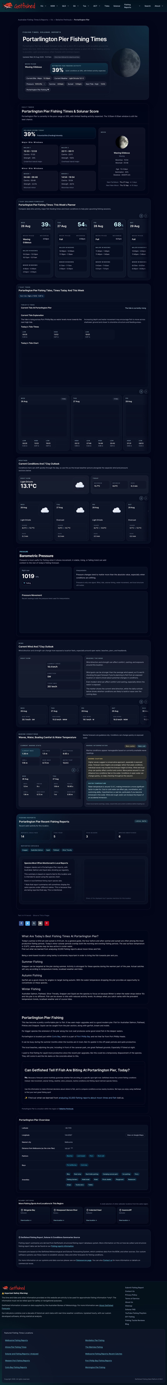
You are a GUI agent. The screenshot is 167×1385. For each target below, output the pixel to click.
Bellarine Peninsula (64, 20)
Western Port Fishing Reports (17, 1360)
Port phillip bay (72, 1165)
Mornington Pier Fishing (95, 1367)
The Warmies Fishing (94, 1347)
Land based (81, 1156)
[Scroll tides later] (146, 392)
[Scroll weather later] (146, 498)
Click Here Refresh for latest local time (67, 57)
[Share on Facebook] (21, 923)
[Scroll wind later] (146, 702)
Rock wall (101, 1156)
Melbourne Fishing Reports (16, 1340)
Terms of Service (132, 1298)
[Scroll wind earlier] (141, 702)
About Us (129, 1302)
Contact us (107, 1260)
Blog (127, 1324)
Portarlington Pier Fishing (37, 90)
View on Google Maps (135, 1135)
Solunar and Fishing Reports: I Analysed (21, 1354)
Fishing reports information (62, 1246)
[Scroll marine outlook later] (79, 770)
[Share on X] (27, 923)
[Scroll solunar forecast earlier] (141, 216)
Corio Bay (56, 1036)
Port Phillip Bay (83, 1036)
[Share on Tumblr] (34, 923)
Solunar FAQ (130, 1309)
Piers (91, 1156)
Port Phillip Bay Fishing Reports (98, 1360)
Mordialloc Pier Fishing (94, 1340)
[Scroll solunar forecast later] (146, 216)
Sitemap (128, 1306)
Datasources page (83, 1260)
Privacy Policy (131, 1295)
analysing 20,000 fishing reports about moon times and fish (87, 1098)
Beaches (69, 1156)
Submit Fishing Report (134, 1288)
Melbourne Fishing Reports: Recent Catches (103, 1354)
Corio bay (84, 1165)
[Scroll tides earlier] (141, 392)
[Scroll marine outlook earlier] (74, 770)
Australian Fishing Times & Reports (33, 20)
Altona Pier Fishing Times (15, 1347)
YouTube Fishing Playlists (135, 1313)
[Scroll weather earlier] (141, 498)
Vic (51, 20)
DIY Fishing (130, 1317)
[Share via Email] (40, 923)
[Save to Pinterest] (46, 923)
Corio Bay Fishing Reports (16, 1367)
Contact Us (130, 1291)
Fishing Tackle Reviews (135, 1320)
